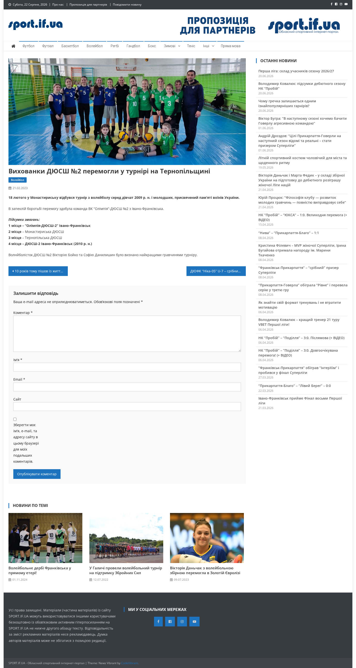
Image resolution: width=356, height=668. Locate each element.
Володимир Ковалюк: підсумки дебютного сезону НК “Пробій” (302, 86)
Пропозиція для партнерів (88, 4)
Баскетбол (70, 46)
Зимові (169, 46)
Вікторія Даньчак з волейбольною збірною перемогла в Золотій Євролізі (205, 570)
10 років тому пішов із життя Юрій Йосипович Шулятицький (41, 271)
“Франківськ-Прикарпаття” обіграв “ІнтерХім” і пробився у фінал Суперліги (298, 370)
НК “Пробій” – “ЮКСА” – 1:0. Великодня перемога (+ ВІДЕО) (302, 217)
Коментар (23, 312)
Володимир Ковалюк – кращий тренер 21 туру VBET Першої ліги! (299, 322)
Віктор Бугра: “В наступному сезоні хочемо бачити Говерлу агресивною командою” (302, 121)
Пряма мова (230, 46)
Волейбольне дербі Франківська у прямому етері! (39, 570)
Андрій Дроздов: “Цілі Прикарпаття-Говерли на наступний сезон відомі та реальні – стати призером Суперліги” (299, 141)
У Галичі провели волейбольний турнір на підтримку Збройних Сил (125, 570)
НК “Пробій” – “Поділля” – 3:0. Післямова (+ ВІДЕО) (301, 337)
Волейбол (95, 46)
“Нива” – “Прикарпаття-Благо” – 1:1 (288, 232)
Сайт (17, 399)
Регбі (115, 46)
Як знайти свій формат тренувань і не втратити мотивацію (299, 305)
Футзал (48, 46)
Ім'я (17, 359)
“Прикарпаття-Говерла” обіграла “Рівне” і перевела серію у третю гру (303, 287)
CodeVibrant (129, 663)
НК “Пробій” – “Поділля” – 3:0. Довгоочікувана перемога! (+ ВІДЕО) (298, 352)
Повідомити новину (127, 4)
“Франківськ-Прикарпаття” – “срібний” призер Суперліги (298, 270)
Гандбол (133, 46)
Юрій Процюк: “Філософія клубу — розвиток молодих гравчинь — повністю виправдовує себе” (302, 200)
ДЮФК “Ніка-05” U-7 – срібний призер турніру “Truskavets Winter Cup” (218, 271)
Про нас (58, 4)
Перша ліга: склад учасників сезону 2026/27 (296, 71)
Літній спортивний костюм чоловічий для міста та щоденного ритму (302, 160)
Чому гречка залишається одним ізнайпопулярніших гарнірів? (287, 103)
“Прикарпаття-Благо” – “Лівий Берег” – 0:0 (294, 385)
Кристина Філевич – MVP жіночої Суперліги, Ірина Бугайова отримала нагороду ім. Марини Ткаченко (302, 250)
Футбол (28, 46)
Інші (206, 46)
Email (19, 379)
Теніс (191, 46)
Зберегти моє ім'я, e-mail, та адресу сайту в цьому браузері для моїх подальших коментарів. (26, 443)
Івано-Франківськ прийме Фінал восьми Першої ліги (300, 400)
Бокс (152, 46)
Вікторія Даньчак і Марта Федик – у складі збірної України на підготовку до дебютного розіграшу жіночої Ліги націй (301, 180)
